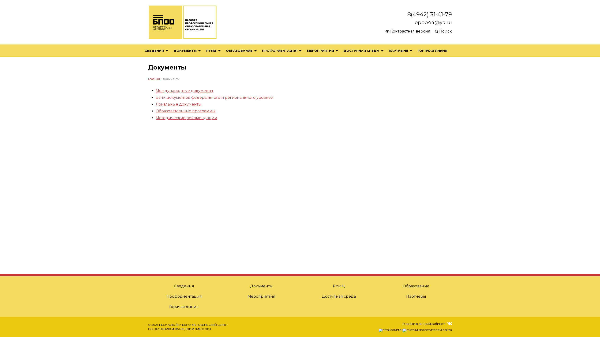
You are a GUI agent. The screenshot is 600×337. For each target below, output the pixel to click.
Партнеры (398, 50)
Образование (239, 50)
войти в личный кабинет (425, 324)
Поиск (445, 31)
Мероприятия (320, 50)
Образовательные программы (185, 111)
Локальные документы (178, 104)
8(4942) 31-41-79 (429, 14)
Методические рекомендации (186, 118)
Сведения (154, 50)
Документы (185, 50)
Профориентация (279, 50)
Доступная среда (361, 50)
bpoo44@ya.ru (433, 22)
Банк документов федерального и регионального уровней (215, 97)
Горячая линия (432, 50)
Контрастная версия (409, 31)
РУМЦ (211, 50)
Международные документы (184, 90)
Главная (154, 79)
